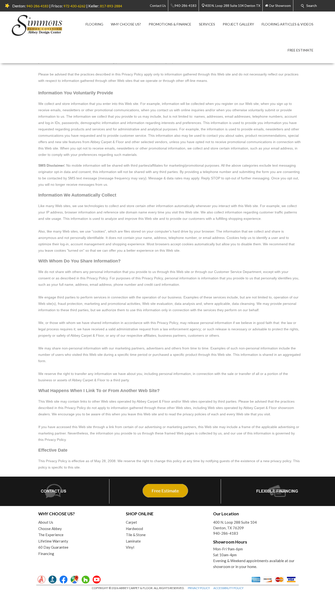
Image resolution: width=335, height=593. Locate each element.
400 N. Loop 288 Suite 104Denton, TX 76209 (235, 525)
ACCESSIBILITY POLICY (228, 588)
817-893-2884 (111, 6)
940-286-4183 (37, 6)
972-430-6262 (75, 6)
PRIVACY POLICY (199, 588)
